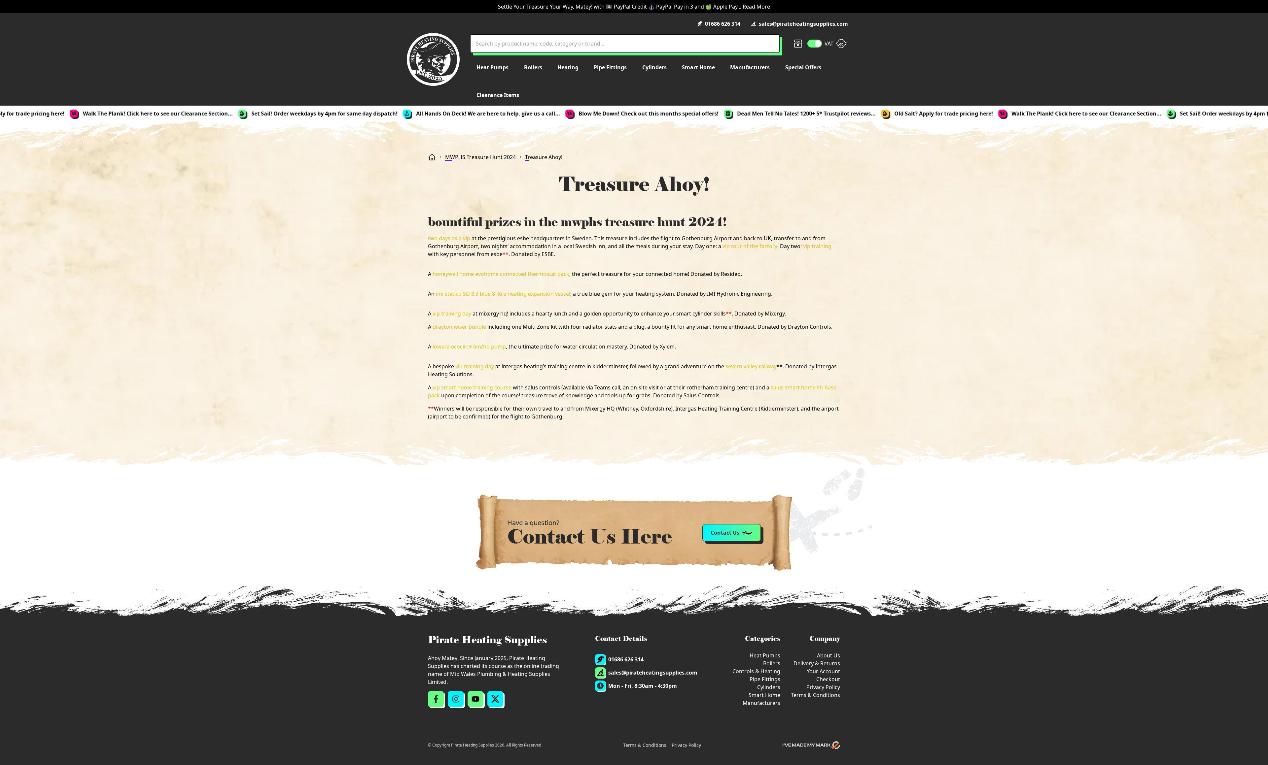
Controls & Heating (756, 671)
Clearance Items (497, 95)
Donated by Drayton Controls (794, 326)
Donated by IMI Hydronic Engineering (724, 293)
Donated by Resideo (715, 274)
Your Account (823, 671)
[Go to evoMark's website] (811, 745)
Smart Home (764, 695)
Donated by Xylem (652, 346)
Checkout (828, 679)
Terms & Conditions (815, 695)
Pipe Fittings (765, 679)
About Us (828, 655)
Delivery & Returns (816, 663)
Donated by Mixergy (759, 313)
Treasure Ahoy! (543, 157)
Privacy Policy (823, 687)
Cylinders (768, 687)
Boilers (771, 663)
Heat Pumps (765, 655)
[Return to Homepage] (433, 59)
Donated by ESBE (532, 254)
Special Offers (803, 67)
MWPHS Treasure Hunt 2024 (480, 157)
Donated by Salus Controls (686, 395)
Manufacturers (761, 703)
